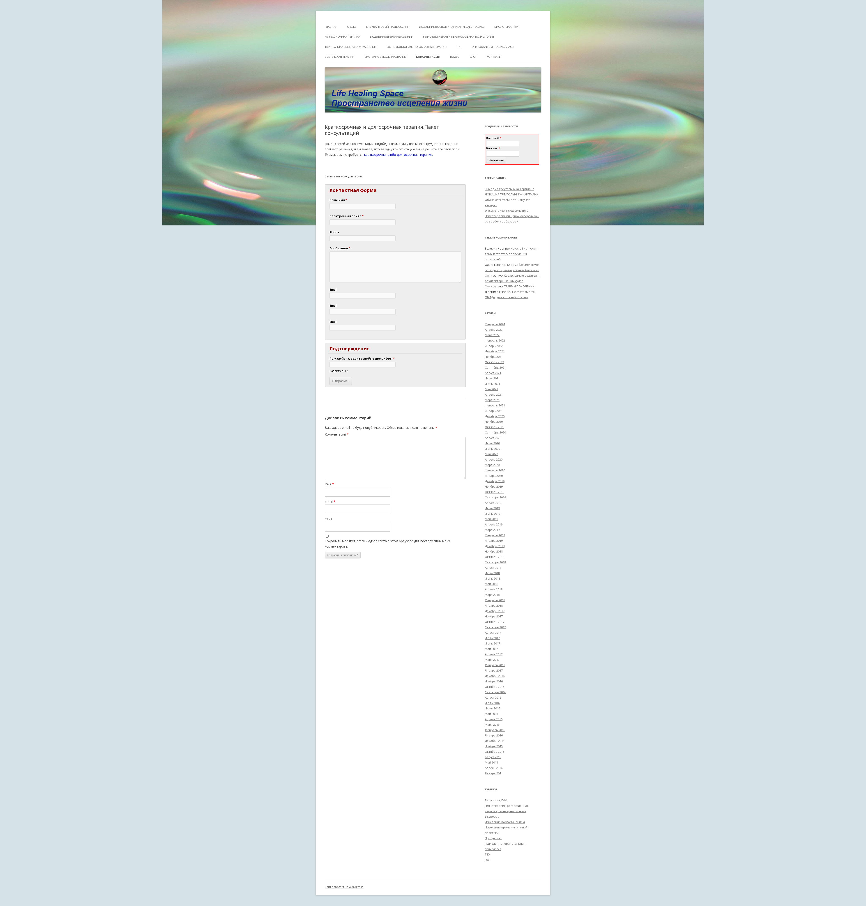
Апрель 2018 (493, 589)
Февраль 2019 (495, 535)
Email (333, 289)
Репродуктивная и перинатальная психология (458, 37)
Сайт (328, 519)
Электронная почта (346, 216)
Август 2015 (493, 757)
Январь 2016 (494, 735)
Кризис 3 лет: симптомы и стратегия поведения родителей (511, 253)
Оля (487, 275)
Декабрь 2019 (494, 481)
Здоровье (492, 816)
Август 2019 (493, 503)
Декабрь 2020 (494, 416)
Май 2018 (491, 584)
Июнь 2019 (492, 513)
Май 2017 (491, 649)
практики (492, 833)
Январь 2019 (494, 541)
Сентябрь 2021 (495, 367)
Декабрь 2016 (494, 676)
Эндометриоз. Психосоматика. (507, 211)
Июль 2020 (492, 443)
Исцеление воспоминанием (505, 822)
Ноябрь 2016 (494, 681)
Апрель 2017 (493, 654)
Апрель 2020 (493, 459)
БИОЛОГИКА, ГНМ (506, 27)
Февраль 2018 (495, 600)
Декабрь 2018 (494, 546)
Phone (334, 232)
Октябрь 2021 (494, 362)
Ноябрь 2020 (494, 422)
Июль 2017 (492, 638)
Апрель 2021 (493, 394)
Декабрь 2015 (494, 741)
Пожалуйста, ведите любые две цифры (362, 358)
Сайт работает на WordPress (344, 887)
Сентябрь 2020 (495, 432)
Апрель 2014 (493, 768)
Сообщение (339, 248)
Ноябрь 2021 (494, 357)
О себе (351, 27)
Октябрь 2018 (494, 557)
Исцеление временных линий (506, 827)
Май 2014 (491, 762)
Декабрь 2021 (494, 351)
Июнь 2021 (492, 384)
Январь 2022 (494, 346)
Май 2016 (491, 714)
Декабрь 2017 (494, 611)
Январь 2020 (494, 476)
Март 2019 (492, 530)
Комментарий (337, 434)
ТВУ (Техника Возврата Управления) (351, 47)
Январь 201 (493, 773)
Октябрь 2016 (494, 687)
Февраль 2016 (495, 730)
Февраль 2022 (495, 340)
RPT (459, 47)
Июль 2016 (492, 703)
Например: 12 (338, 371)
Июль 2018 (492, 573)
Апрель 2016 (493, 719)
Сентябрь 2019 (495, 497)
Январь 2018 (494, 605)
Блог (473, 57)
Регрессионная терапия (342, 37)
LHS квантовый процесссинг (387, 27)
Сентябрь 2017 (495, 627)
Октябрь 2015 (494, 752)
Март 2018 (492, 595)
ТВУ (487, 854)
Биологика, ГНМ (496, 800)
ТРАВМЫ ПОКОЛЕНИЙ (519, 286)
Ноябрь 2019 (494, 486)
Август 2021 (493, 373)
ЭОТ (488, 860)
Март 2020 (492, 465)
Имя (329, 484)
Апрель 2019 (493, 524)
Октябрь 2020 (494, 427)
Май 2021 (491, 389)
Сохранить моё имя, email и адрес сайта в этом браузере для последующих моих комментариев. (387, 543)
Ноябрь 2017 (494, 616)
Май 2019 (491, 519)
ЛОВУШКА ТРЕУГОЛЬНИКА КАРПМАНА (511, 194)
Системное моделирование (385, 57)
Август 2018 (493, 568)
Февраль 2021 (495, 405)
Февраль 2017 (495, 665)
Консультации (428, 57)
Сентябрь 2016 (495, 692)
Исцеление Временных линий (391, 37)
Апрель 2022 (493, 330)
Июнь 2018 (492, 578)
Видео (455, 57)
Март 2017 (492, 660)
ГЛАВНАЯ (331, 27)
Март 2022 (492, 335)
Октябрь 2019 (494, 492)
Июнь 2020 (492, 449)
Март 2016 (492, 725)
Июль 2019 (492, 508)
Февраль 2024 (495, 324)
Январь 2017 (494, 670)
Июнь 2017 (492, 643)
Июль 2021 (492, 378)
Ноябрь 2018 (494, 551)
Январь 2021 (494, 411)
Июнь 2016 (492, 708)
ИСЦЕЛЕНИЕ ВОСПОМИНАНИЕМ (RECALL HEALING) (451, 27)
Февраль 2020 (495, 470)
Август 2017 (493, 633)
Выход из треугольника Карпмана (509, 189)
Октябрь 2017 (494, 622)
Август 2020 (493, 438)
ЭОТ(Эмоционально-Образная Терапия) (417, 47)
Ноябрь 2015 (494, 746)
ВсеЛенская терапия (340, 57)
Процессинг (493, 838)
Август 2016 (493, 697)
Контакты (494, 57)
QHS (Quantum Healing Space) (493, 47)
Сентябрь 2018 (495, 562)
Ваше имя (338, 200)
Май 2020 (491, 454)
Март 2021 (492, 400)
